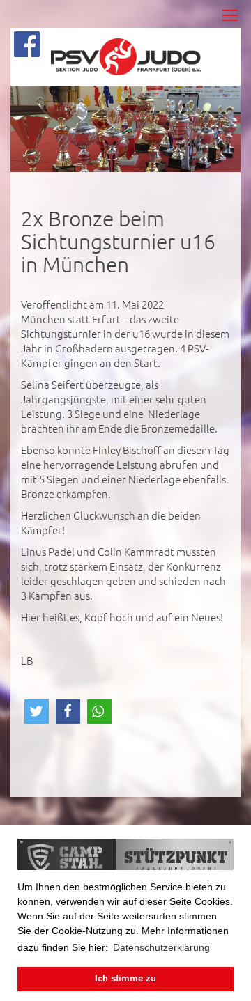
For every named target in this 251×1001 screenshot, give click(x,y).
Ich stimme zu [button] (125, 979)
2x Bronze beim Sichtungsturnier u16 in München (118, 241)
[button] (36, 711)
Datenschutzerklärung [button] (161, 947)
